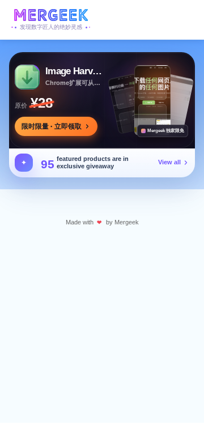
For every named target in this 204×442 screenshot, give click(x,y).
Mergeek (126, 222)
